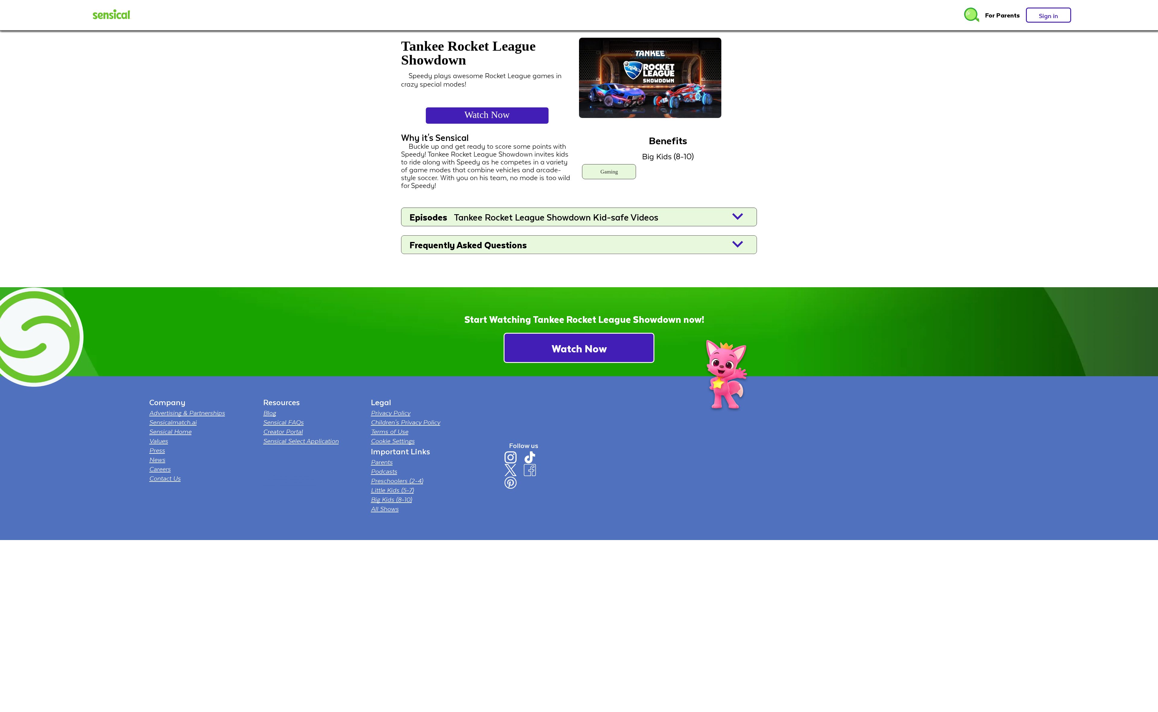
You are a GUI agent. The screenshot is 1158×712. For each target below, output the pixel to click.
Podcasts (384, 471)
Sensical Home (170, 431)
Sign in (1048, 16)
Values (158, 441)
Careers (160, 469)
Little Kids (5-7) (392, 490)
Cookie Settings (393, 441)
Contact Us (165, 478)
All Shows (385, 509)
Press (157, 450)
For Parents (1002, 15)
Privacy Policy (390, 413)
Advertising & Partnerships (187, 413)
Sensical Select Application (301, 441)
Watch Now (487, 114)
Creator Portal (283, 431)
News (157, 459)
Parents (382, 462)
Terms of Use (389, 431)
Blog (269, 413)
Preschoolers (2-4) (397, 481)
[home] (111, 15)
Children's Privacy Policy (405, 422)
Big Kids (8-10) (391, 499)
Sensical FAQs (283, 422)
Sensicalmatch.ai (173, 422)
